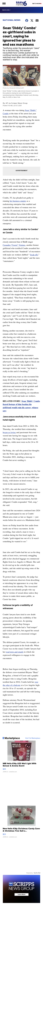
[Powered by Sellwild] (37, 873)
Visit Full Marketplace (32, 738)
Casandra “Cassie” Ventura (14, 245)
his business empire (18, 201)
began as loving (9, 432)
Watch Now (36, 3)
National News (12, 20)
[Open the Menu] (4, 3)
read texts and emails (14, 651)
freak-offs (34, 254)
